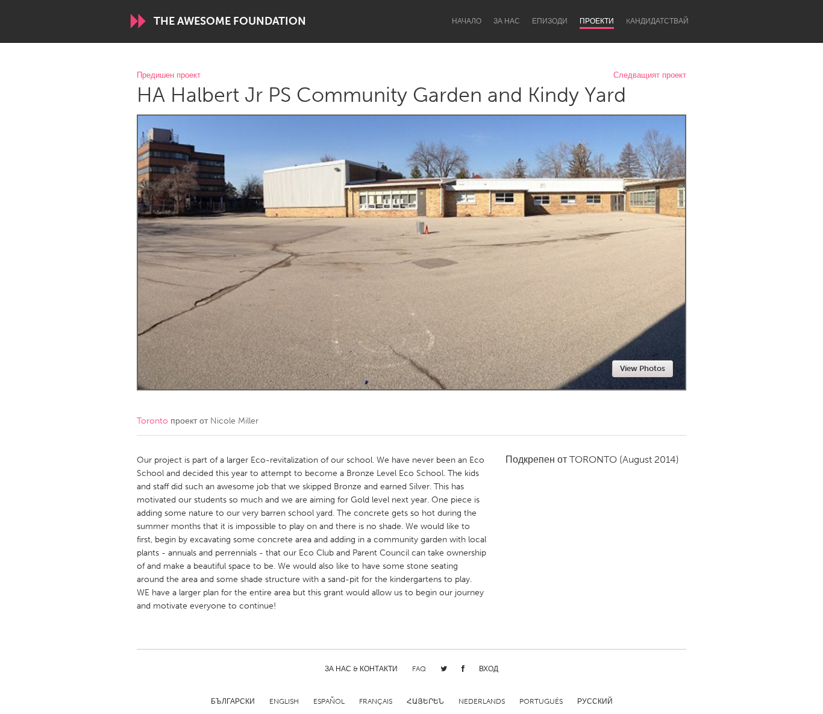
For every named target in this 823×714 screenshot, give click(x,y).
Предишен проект (169, 76)
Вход (488, 669)
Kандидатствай (657, 21)
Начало (466, 21)
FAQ (419, 669)
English (284, 701)
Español (329, 701)
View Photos (642, 368)
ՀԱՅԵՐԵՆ (425, 701)
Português (541, 701)
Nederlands (481, 701)
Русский (595, 701)
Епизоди (550, 21)
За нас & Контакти (361, 669)
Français (375, 701)
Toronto (152, 421)
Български (233, 701)
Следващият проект (649, 76)
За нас (506, 21)
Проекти (597, 21)
